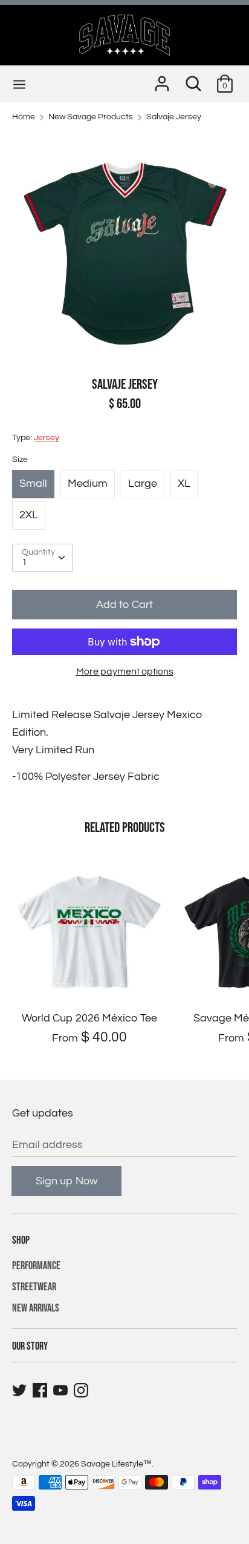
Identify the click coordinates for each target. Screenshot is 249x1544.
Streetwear (34, 1287)
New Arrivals (35, 1308)
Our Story (30, 1346)
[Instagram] (82, 1390)
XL (184, 483)
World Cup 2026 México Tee (89, 1018)
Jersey (46, 438)
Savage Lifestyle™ (116, 1464)
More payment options (124, 671)
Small (33, 483)
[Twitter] (20, 1390)
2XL (28, 515)
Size (20, 459)
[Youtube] (61, 1390)
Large (142, 483)
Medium (88, 483)
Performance (36, 1265)
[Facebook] (41, 1390)
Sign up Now (66, 1181)
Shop (21, 1240)
